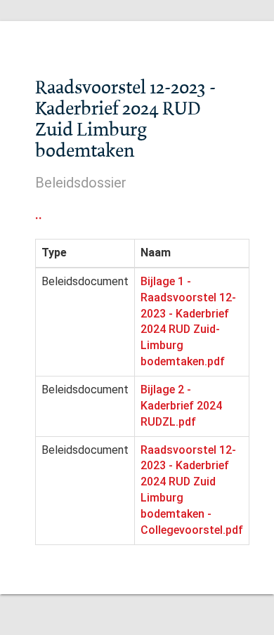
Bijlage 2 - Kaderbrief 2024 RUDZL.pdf (181, 405)
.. (38, 214)
